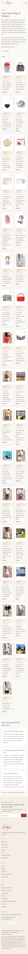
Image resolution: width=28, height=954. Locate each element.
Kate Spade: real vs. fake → (8, 47)
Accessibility (4, 898)
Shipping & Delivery (6, 887)
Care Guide (4, 904)
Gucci (2, 852)
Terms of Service (14, 932)
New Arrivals (4, 844)
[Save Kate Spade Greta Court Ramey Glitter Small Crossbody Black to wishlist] (11, 682)
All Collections (4, 858)
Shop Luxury (4, 841)
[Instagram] (6, 922)
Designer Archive (5, 855)
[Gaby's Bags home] (8, 3)
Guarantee (4, 871)
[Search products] (23, 3)
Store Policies (4, 893)
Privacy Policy (4, 932)
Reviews (3, 868)
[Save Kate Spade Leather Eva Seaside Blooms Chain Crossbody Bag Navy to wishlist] (24, 605)
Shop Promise (4, 877)
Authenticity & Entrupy (6, 874)
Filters (7, 51)
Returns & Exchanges (6, 890)
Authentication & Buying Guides (9, 901)
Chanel (3, 849)
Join (23, 815)
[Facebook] (2, 922)
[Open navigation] (2, 3)
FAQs (2, 885)
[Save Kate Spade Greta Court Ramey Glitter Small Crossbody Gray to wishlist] (24, 254)
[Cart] (26, 3)
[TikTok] (13, 922)
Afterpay (3, 895)
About (2, 866)
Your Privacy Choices (6, 934)
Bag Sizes (3, 906)
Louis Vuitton (4, 847)
